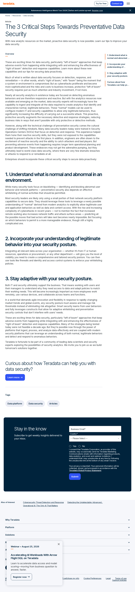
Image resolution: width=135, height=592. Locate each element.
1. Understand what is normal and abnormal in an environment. (118, 57)
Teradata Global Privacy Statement (85, 470)
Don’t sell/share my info (69, 578)
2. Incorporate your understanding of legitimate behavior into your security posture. (118, 66)
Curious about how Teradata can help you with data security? (117, 83)
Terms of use (121, 578)
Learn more (14, 377)
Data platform (15, 403)
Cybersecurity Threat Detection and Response (43, 502)
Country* (74, 434)
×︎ (57, 543)
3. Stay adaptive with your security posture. (117, 74)
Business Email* (78, 429)
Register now (20, 577)
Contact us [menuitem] (117, 3)
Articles (53, 403)
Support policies (119, 580)
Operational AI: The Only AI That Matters (40, 506)
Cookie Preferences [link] (92, 578)
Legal (108, 578)
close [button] (130, 10)
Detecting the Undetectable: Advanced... (85, 502)
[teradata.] (9, 3)
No (83, 446)
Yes (74, 446)
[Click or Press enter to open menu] (128, 3)
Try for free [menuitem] (101, 3)
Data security (36, 403)
